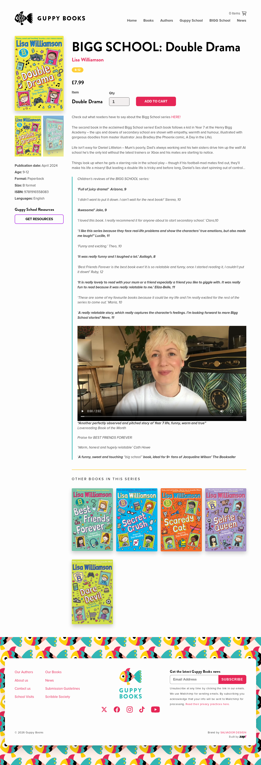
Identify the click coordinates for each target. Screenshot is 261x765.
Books (148, 20)
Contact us (23, 688)
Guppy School (191, 20)
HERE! (176, 116)
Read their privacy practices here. (208, 704)
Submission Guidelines (62, 688)
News (241, 20)
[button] (28, 136)
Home (132, 20)
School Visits (24, 696)
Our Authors (24, 672)
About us (21, 680)
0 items (234, 13)
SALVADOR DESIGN (233, 732)
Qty (112, 93)
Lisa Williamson (88, 59)
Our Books (53, 672)
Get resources (39, 219)
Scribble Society (57, 696)
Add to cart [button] (156, 101)
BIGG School (219, 20)
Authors (166, 20)
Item (75, 92)
